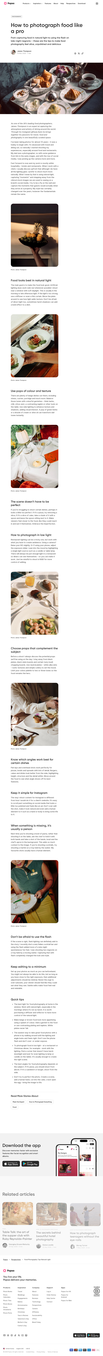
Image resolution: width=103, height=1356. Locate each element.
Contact (49, 1302)
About (56, 3)
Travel (20, 1291)
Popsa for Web (66, 1300)
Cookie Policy (30, 1352)
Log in (49, 1291)
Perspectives (70, 3)
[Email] (4, 1335)
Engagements (22, 1298)
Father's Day (22, 1325)
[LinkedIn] (26, 1335)
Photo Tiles (7, 1300)
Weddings (21, 1295)
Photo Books (7, 1291)
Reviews (35, 1298)
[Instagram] (11, 1335)
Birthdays (21, 1308)
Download (81, 3)
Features (48, 3)
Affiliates (35, 1312)
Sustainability (37, 1315)
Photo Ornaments (7, 1308)
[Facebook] (8, 1335)
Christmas (21, 1312)
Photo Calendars (6, 1296)
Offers (34, 1319)
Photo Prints (7, 1313)
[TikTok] (15, 1335)
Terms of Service (52, 1352)
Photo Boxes (7, 1304)
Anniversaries (22, 1305)
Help (62, 3)
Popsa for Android (64, 1296)
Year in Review (23, 1315)
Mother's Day (22, 1322)
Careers (35, 1308)
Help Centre (51, 1298)
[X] (19, 1335)
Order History (51, 1295)
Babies (20, 1302)
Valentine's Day (23, 1319)
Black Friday (36, 1322)
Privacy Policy (41, 1352)
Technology (36, 1302)
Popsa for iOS (66, 1291)
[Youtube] (22, 1335)
